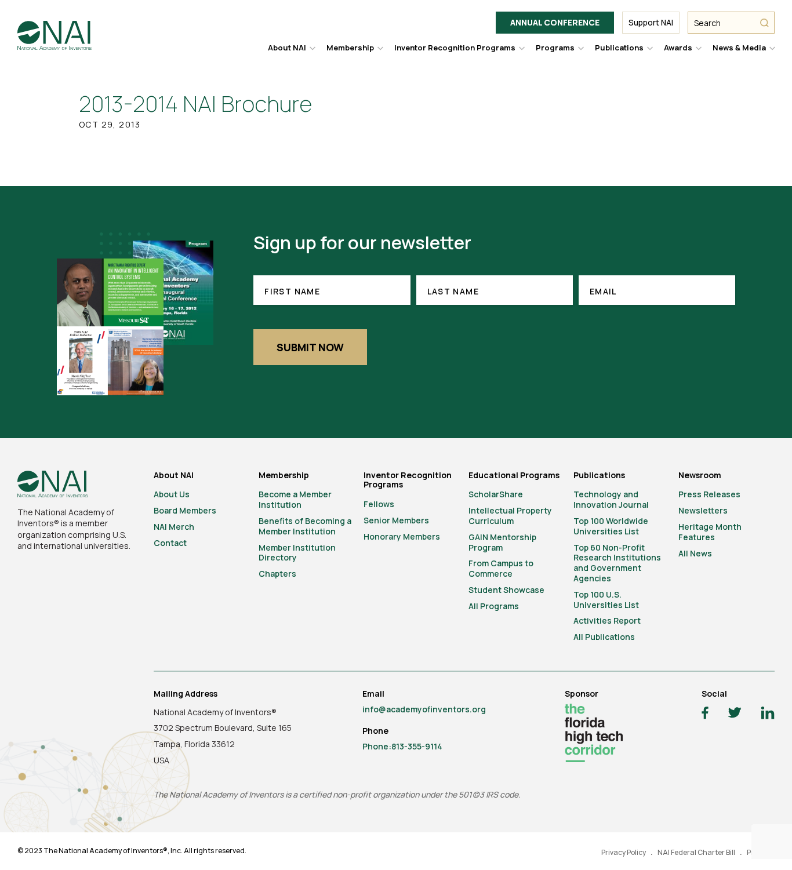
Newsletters (703, 510)
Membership (350, 47)
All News (695, 553)
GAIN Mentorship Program (502, 542)
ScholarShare (495, 494)
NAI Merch (174, 526)
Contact (170, 542)
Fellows (379, 503)
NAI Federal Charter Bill (696, 852)
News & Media (739, 47)
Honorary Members (402, 536)
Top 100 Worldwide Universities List (610, 526)
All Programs (493, 605)
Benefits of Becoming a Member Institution (305, 526)
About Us (172, 494)
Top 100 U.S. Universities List (606, 599)
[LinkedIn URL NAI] (768, 714)
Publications (619, 47)
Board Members (185, 510)
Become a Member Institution (295, 499)
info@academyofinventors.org (424, 709)
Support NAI (650, 22)
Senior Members (396, 520)
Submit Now (310, 347)
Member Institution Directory (297, 552)
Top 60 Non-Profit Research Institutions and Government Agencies (617, 563)
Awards (678, 47)
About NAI (287, 47)
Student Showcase (506, 589)
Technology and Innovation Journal (611, 499)
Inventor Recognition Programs (454, 47)
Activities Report (607, 620)
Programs (555, 47)
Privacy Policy (623, 852)
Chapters (277, 573)
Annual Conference (555, 22)
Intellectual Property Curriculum (510, 515)
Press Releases (709, 494)
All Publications (604, 636)
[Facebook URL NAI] (705, 714)
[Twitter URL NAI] (735, 714)
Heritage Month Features (710, 532)
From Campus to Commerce (500, 568)
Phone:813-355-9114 (402, 746)
